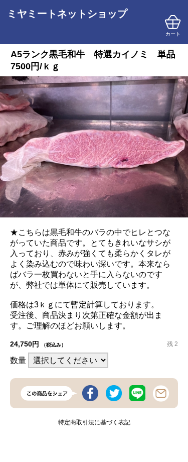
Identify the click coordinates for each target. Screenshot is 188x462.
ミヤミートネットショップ (67, 13)
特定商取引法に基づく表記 (94, 422)
